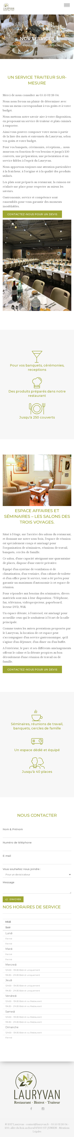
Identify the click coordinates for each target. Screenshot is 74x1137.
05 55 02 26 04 (59, 1124)
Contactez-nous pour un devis (32, 214)
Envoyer (15, 899)
